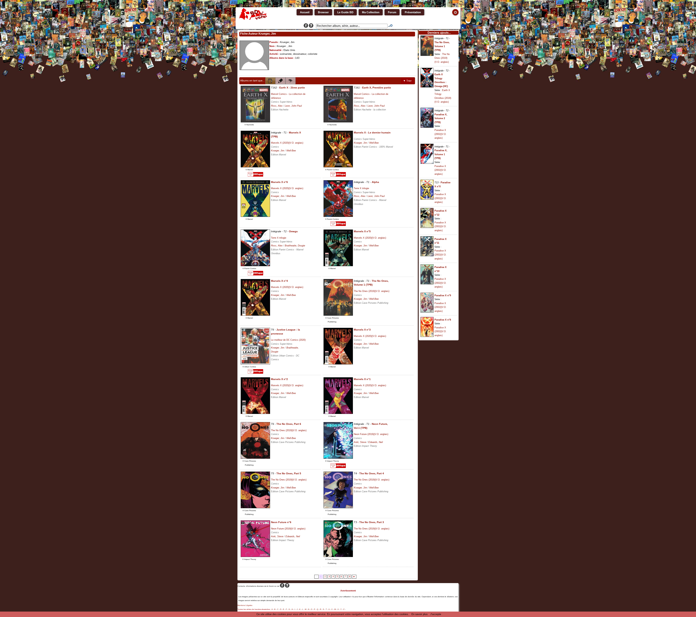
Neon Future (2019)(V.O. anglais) (371, 434)
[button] (270, 80)
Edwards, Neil (375, 442)
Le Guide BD (345, 12)
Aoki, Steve (360, 442)
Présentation (413, 12)
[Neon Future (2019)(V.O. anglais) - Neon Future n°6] (255, 556)
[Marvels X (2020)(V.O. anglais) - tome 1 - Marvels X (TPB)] (255, 166)
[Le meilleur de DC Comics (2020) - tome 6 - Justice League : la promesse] (255, 363)
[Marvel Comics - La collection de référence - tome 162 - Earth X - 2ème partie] (255, 121)
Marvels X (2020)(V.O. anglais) (287, 142)
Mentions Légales (244, 605)
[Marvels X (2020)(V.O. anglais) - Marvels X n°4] (255, 314)
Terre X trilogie (361, 188)
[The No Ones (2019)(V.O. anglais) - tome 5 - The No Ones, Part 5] (255, 507)
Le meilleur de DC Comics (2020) (288, 340)
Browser (323, 12)
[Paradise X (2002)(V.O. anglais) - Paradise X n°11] (427, 255)
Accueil (304, 12)
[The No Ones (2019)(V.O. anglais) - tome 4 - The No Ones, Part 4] (338, 507)
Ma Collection (370, 12)
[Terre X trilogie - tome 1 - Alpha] (338, 215)
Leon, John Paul (293, 105)
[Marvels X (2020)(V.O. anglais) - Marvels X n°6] (255, 215)
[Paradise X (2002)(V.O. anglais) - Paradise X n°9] (427, 311)
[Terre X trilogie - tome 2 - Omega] (255, 265)
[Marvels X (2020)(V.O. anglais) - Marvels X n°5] (338, 265)
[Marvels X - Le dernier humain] (338, 166)
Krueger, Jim (277, 150)
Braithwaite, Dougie (295, 245)
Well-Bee (291, 150)
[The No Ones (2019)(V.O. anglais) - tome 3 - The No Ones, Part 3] (338, 556)
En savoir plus (419, 614)
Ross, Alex (277, 105)
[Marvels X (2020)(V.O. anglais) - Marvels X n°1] (338, 413)
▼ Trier (407, 80)
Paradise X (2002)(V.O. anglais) (440, 134)
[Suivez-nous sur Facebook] (306, 25)
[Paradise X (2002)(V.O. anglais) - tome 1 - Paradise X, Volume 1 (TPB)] (427, 162)
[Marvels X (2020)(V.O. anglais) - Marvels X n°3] (338, 363)
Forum (392, 12)
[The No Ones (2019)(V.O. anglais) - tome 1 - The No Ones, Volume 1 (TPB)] (338, 314)
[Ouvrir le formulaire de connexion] (455, 12)
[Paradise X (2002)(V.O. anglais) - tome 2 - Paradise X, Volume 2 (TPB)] (427, 126)
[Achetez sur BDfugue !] (255, 175)
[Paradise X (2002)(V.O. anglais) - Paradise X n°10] (427, 283)
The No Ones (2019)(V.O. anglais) (371, 291)
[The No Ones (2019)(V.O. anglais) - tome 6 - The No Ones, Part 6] (255, 457)
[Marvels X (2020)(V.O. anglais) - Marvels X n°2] (255, 413)
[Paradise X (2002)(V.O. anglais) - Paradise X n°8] (427, 336)
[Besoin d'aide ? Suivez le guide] (311, 25)
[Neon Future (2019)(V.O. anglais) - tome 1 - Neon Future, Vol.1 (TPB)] (338, 457)
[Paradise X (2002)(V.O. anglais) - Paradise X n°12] (427, 227)
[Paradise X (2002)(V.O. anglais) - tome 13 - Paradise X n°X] (427, 198)
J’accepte (435, 614)
